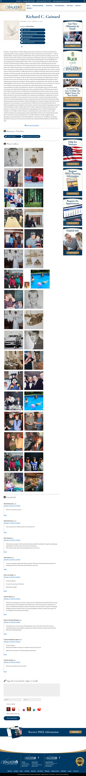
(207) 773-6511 (25, 766)
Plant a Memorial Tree (28, 42)
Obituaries (29, 8)
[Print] (21, 47)
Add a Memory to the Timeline (30, 33)
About (28, 5)
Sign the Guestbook (27, 36)
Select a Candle (11, 704)
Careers (69, 771)
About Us (10, 771)
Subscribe (72, 45)
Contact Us (75, 771)
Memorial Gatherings (38, 5)
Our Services (49, 5)
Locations (16, 771)
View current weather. (32, 125)
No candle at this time (13, 714)
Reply (5, 515)
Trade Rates (63, 771)
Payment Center (55, 771)
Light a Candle (26, 30)
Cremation (26, 771)
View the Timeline (11, 136)
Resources (78, 5)
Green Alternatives (59, 5)
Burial (21, 771)
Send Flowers (26, 39)
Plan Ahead (70, 5)
